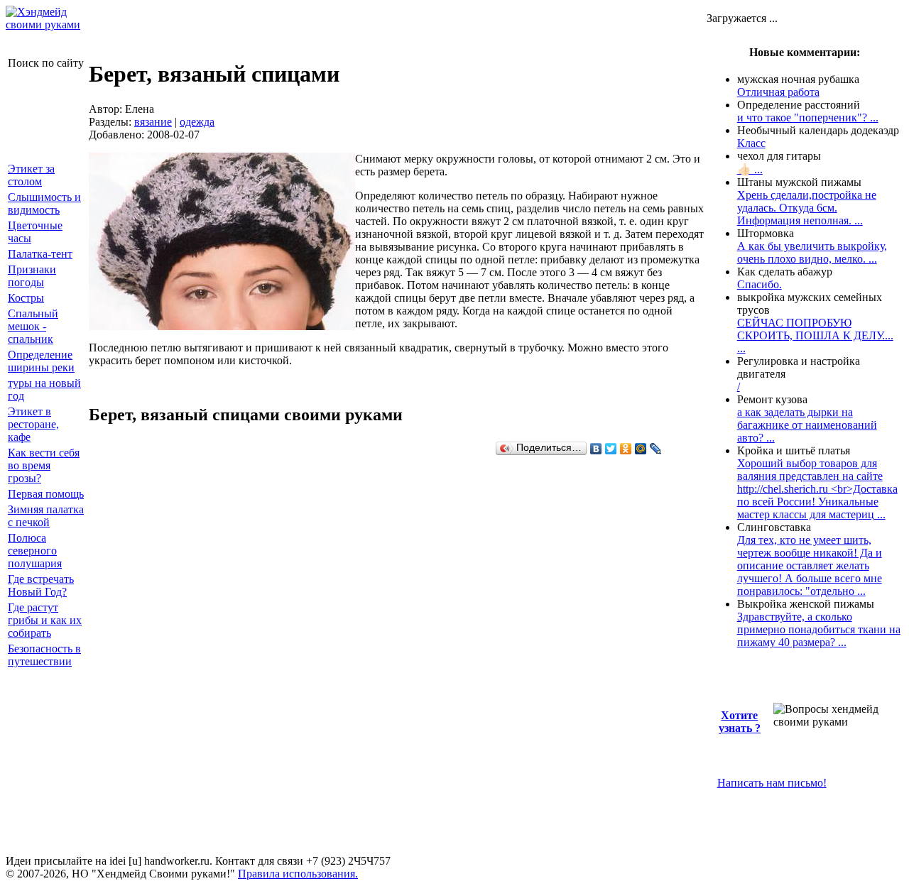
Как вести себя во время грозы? (44, 465)
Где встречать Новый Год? (41, 585)
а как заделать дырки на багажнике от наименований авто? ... (807, 425)
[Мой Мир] (640, 448)
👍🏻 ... (750, 169)
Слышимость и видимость (44, 203)
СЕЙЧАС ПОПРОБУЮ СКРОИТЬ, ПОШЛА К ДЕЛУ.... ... (815, 335)
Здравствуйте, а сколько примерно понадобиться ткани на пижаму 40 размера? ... (818, 629)
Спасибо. (759, 284)
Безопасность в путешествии (44, 654)
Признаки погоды (32, 275)
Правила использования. (298, 874)
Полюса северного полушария (35, 550)
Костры (26, 298)
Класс (751, 143)
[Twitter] (611, 448)
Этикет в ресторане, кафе (33, 424)
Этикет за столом (31, 175)
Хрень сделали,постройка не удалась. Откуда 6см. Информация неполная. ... (806, 207)
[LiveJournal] (655, 448)
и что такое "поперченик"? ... (807, 117)
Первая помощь (46, 494)
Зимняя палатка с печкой (46, 515)
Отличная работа (778, 92)
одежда (197, 122)
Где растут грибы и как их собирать (45, 620)
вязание (153, 122)
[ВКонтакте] (596, 448)
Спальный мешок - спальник (33, 326)
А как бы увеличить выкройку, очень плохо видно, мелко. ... (812, 252)
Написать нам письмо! (772, 783)
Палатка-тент (40, 254)
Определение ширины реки (41, 361)
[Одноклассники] (626, 448)
